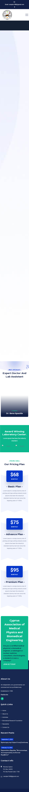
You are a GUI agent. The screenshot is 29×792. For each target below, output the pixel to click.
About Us (5, 714)
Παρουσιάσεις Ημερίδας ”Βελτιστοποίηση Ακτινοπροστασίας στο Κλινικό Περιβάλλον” (14, 752)
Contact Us (5, 727)
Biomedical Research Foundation (12, 720)
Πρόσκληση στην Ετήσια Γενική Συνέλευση (14, 742)
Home (4, 710)
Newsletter (5, 724)
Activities (5, 717)
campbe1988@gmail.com (16, 4)
